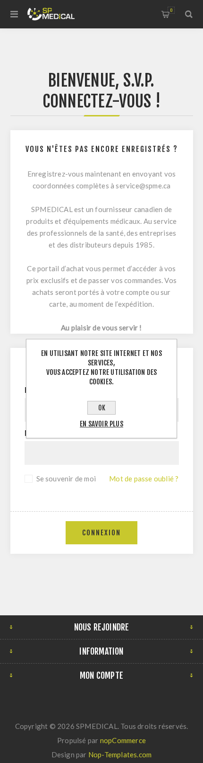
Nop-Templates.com (120, 754)
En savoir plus (101, 423)
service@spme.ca (143, 185)
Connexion (101, 532)
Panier (171, 10)
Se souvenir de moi (66, 478)
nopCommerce (123, 740)
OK (101, 408)
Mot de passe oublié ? (143, 478)
